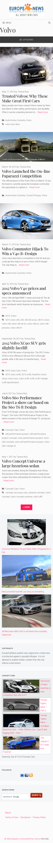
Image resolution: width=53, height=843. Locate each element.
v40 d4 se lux (31, 320)
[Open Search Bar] (49, 23)
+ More (26, 507)
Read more (43, 112)
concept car (11, 492)
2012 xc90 (26, 374)
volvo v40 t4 (16, 327)
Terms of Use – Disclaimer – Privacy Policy (25, 817)
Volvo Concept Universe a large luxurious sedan (23, 463)
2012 (7, 315)
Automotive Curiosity (15, 120)
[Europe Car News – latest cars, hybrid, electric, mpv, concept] (26, 9)
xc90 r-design (41, 378)
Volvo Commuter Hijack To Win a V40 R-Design (25, 251)
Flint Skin (45, 839)
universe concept (36, 492)
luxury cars (22, 492)
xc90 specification (10, 382)
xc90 (32, 378)
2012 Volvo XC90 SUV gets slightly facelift (24, 345)
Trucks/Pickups (33, 195)
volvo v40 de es (19, 323)
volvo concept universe (21, 496)
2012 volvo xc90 (13, 374)
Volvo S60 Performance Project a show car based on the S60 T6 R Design (25, 402)
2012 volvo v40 (12, 320)
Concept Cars (11, 430)
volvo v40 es (33, 323)
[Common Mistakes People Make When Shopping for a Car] (26, 543)
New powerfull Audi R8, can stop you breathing (23, 591)
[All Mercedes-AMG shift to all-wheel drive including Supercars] (26, 625)
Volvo (29, 120)
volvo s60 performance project (29, 442)
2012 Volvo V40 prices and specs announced (24, 291)
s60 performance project (17, 434)
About (8, 812)
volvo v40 (6, 323)
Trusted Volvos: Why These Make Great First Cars (25, 98)
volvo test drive (12, 124)
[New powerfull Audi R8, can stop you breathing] (26, 586)
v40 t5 (40, 320)
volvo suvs (13, 378)
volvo (46, 320)
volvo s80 (37, 496)
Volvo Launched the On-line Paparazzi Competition (26, 173)
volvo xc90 (24, 378)
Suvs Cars (16, 370)
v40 (22, 320)
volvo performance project (30, 438)
